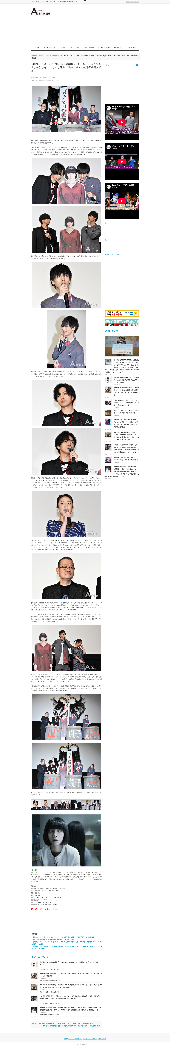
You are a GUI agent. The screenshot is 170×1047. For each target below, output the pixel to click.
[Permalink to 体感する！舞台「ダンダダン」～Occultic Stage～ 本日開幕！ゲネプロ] (108, 460)
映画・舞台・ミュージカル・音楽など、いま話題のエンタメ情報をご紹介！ (55, 2)
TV (71, 47)
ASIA (78, 47)
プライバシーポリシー (90, 1039)
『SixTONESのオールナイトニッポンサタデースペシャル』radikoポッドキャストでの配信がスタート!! (126, 402)
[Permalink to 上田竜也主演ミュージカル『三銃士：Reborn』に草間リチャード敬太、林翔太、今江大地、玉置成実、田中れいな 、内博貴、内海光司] (108, 422)
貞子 (58, 80)
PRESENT (131, 47)
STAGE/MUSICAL (50, 47)
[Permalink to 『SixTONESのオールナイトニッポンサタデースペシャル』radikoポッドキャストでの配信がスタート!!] (108, 402)
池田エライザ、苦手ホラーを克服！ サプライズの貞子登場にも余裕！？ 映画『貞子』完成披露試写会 (64, 937)
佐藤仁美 (44, 80)
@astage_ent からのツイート (114, 254)
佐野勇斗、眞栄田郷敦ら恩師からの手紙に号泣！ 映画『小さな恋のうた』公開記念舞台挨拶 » (72, 1026)
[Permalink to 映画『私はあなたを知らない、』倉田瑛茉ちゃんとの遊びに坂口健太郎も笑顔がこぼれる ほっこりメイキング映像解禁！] (34, 975)
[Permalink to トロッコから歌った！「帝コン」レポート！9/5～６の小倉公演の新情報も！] (108, 413)
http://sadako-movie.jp (50, 900)
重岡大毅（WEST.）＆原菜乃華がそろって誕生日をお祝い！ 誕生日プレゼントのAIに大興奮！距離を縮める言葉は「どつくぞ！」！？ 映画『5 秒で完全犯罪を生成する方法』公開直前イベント (122, 471)
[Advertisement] (97, 24)
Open (85, 0)
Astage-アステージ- (38, 56)
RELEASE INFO (104, 47)
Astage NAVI (118, 47)
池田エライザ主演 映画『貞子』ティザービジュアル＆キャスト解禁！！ (55, 939)
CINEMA (36, 47)
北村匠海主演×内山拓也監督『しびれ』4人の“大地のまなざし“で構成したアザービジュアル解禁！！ (126, 380)
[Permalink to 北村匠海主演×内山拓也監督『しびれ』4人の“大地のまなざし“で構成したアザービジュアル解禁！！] (34, 964)
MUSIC (63, 47)
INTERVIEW (89, 47)
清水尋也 (54, 80)
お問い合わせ (102, 1039)
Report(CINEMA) (42, 77)
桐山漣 (49, 80)
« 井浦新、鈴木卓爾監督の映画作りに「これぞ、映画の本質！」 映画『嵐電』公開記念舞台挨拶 (62, 1023)
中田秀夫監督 (37, 80)
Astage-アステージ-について (73, 1039)
